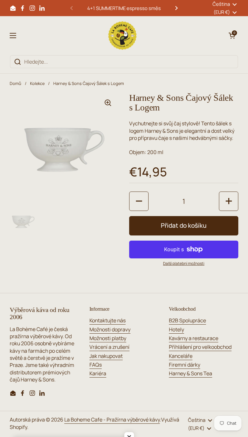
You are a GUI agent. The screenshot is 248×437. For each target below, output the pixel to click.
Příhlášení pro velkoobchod (200, 346)
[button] (231, 35)
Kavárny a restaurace (193, 338)
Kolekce (37, 83)
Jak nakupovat (106, 355)
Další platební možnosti (183, 263)
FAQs (95, 364)
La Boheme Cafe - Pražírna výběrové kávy (112, 419)
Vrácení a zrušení (109, 346)
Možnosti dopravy (109, 329)
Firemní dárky (184, 364)
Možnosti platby (107, 338)
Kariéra (97, 373)
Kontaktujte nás (107, 320)
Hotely (176, 329)
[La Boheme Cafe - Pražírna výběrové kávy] (122, 35)
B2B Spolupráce (187, 320)
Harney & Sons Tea (190, 373)
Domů (15, 83)
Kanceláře (180, 355)
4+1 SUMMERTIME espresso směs (124, 8)
